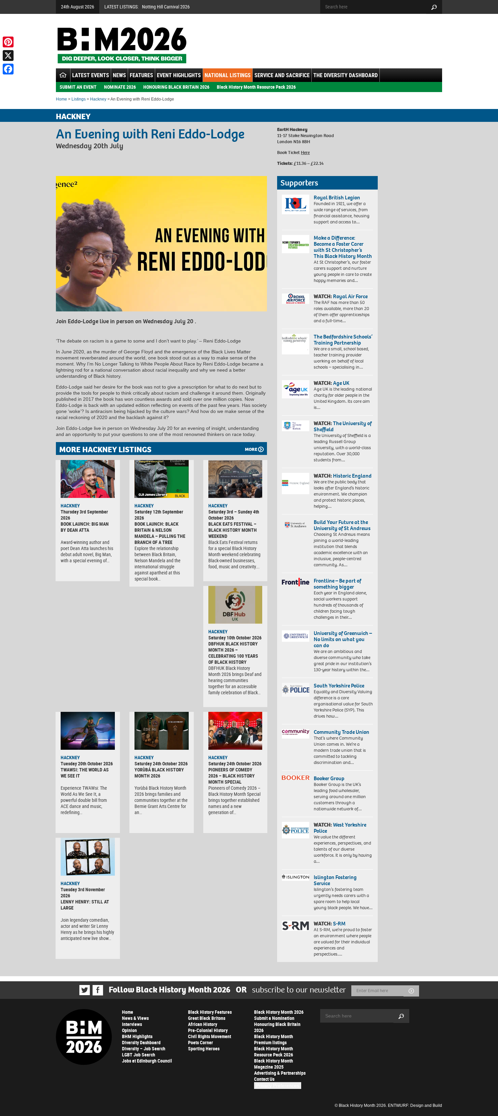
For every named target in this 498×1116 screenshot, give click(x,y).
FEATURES (141, 75)
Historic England (352, 475)
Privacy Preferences (277, 1085)
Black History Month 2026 (279, 1012)
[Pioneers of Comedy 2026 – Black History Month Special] (235, 731)
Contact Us (264, 1079)
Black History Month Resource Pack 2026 (256, 87)
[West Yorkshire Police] (295, 830)
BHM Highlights (137, 1036)
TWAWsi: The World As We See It (85, 772)
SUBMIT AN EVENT (78, 87)
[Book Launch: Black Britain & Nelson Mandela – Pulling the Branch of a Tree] (161, 479)
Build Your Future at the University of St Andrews (342, 525)
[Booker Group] (295, 777)
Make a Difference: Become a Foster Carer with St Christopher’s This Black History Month (343, 247)
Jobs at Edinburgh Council (147, 1060)
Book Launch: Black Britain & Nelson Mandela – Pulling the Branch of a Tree (159, 533)
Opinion (129, 1030)
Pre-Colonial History (208, 1030)
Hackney (98, 99)
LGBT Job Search (138, 1054)
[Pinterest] (8, 42)
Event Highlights (179, 75)
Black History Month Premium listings (273, 1039)
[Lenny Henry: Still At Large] (88, 857)
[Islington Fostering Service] (295, 877)
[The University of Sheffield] (295, 426)
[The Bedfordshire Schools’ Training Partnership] (295, 344)
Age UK (341, 383)
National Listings (228, 75)
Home (61, 99)
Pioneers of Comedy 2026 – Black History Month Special (231, 775)
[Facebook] (8, 69)
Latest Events (90, 75)
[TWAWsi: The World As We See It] (88, 731)
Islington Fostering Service (335, 880)
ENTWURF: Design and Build (415, 1105)
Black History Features (210, 1012)
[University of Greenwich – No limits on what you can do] (295, 636)
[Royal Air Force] (295, 298)
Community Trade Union (341, 732)
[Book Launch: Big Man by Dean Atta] (88, 479)
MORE (251, 449)
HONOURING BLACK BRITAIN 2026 (176, 87)
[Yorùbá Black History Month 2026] (161, 731)
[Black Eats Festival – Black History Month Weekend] (235, 479)
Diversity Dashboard (141, 1042)
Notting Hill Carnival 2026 (166, 6)
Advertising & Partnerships (280, 1073)
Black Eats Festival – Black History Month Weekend (232, 530)
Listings (78, 99)
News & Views (135, 1018)
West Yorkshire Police (340, 827)
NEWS (119, 75)
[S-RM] (295, 926)
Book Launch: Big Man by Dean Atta (85, 527)
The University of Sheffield (343, 426)
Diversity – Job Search (143, 1048)
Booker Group (330, 778)
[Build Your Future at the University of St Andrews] (295, 525)
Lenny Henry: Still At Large (85, 904)
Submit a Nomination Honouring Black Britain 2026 (277, 1024)
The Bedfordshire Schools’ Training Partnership (343, 339)
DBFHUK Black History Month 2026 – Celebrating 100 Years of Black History (233, 652)
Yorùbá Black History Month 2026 (159, 772)
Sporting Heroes (204, 1048)
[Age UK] (295, 389)
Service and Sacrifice (282, 75)
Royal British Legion (337, 197)
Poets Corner (200, 1042)
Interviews (132, 1024)
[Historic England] (295, 483)
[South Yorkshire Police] (295, 690)
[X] (8, 55)
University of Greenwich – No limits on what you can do (343, 639)
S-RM (339, 923)
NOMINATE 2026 (120, 87)
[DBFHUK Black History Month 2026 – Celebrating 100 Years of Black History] (235, 605)
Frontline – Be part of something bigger (337, 583)
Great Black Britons (206, 1018)
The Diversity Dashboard (345, 75)
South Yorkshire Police (339, 685)
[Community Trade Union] (295, 734)
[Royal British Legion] (295, 204)
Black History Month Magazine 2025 (273, 1063)
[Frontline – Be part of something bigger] (295, 582)
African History (202, 1024)
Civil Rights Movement (209, 1036)
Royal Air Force (350, 296)
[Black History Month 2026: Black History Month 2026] (122, 45)
